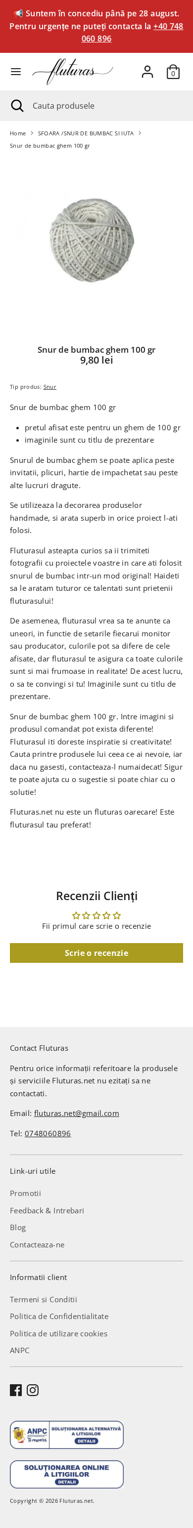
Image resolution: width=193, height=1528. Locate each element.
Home (18, 133)
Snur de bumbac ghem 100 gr (50, 145)
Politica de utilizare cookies (58, 1333)
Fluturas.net (76, 1500)
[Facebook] (16, 1390)
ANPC (20, 1350)
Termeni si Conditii (43, 1299)
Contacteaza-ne (37, 1244)
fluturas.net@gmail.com (76, 1113)
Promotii (25, 1193)
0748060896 (48, 1133)
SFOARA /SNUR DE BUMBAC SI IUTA (86, 133)
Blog (18, 1227)
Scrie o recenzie (96, 953)
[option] (96, 244)
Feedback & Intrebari (47, 1210)
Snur (50, 386)
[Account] (147, 68)
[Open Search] (16, 105)
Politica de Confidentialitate (59, 1316)
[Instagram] (33, 1390)
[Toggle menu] (16, 72)
